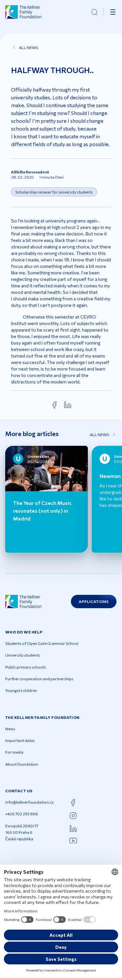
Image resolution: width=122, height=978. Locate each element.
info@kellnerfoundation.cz (29, 802)
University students (22, 655)
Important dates (20, 740)
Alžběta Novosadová (30, 171)
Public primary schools (25, 667)
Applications (94, 601)
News (10, 728)
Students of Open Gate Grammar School (41, 643)
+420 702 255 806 (21, 813)
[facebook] (55, 405)
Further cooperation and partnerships (39, 678)
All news (28, 47)
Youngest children (21, 690)
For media (14, 752)
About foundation (21, 764)
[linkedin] (68, 405)
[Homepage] (23, 12)
